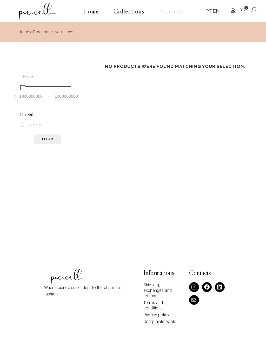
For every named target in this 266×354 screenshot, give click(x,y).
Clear (47, 139)
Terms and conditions (153, 305)
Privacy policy (156, 314)
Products (41, 32)
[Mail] (194, 300)
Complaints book (159, 321)
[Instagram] (194, 287)
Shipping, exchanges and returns (157, 290)
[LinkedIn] (220, 287)
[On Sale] (22, 125)
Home (23, 32)
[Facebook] (207, 287)
